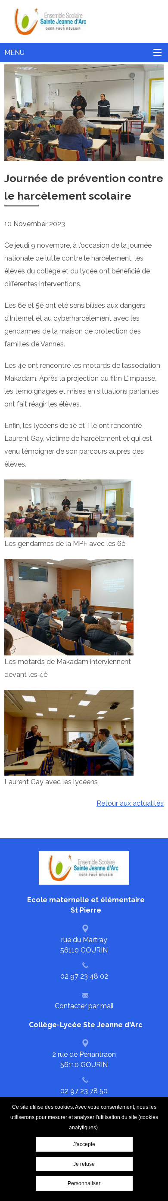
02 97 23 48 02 (84, 976)
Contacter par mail (84, 1006)
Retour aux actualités (130, 803)
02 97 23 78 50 (84, 1091)
